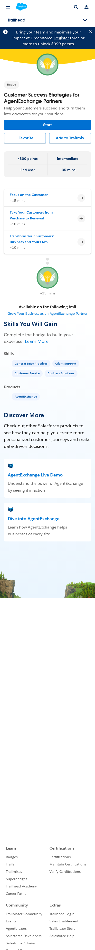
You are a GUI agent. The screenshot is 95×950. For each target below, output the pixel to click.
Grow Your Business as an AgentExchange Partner (47, 313)
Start (47, 124)
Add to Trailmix (70, 137)
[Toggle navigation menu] (85, 20)
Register (61, 38)
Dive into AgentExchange (33, 518)
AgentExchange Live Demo (35, 475)
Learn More (36, 341)
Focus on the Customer (29, 195)
